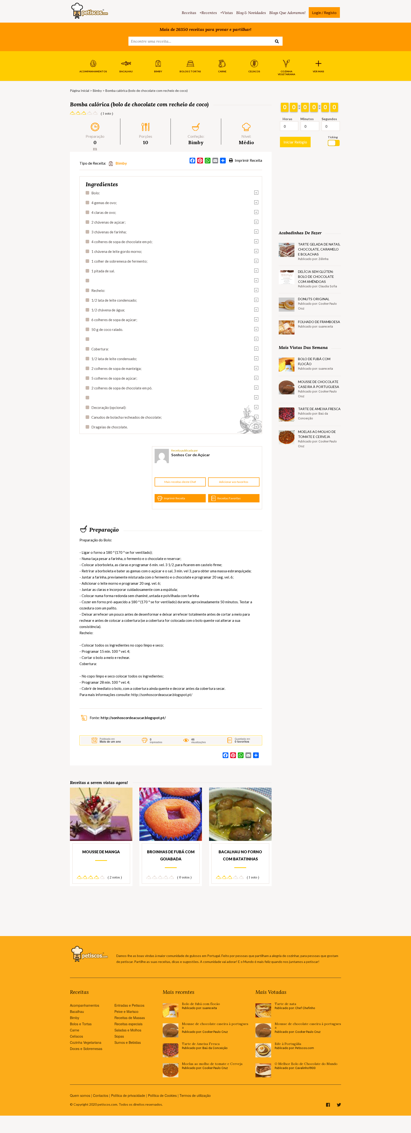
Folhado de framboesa (319, 322)
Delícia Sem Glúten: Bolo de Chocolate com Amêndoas (316, 277)
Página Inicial (79, 90)
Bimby (97, 90)
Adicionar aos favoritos (233, 482)
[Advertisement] (115, 478)
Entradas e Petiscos (129, 1005)
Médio (246, 142)
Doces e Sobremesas (86, 1048)
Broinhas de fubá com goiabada (171, 855)
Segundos (329, 119)
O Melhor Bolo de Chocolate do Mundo (306, 1064)
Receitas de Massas (129, 1017)
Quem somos (80, 1095)
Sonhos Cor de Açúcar (190, 454)
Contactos (100, 1095)
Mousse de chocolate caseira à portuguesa (318, 384)
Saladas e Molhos (127, 1030)
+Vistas (226, 12)
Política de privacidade (128, 1095)
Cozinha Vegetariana (85, 1042)
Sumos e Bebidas (127, 1042)
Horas (287, 119)
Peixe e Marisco (126, 1011)
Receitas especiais (128, 1023)
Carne (74, 1030)
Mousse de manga (101, 851)
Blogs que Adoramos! (287, 12)
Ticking (333, 137)
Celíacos (76, 1036)
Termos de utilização (195, 1095)
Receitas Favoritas (229, 498)
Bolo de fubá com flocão (314, 361)
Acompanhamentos (84, 1005)
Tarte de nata (285, 1004)
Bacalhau (77, 1011)
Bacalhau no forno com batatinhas (240, 855)
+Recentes (208, 12)
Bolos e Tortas (81, 1023)
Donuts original (313, 299)
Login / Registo (324, 12)
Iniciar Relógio (295, 142)
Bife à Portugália (288, 1044)
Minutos (307, 119)
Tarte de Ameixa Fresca (319, 409)
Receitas (189, 12)
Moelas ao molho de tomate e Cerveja (317, 434)
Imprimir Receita (248, 160)
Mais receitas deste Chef (180, 482)
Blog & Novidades (251, 12)
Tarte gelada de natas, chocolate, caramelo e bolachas (319, 249)
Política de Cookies (162, 1095)
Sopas (119, 1036)
